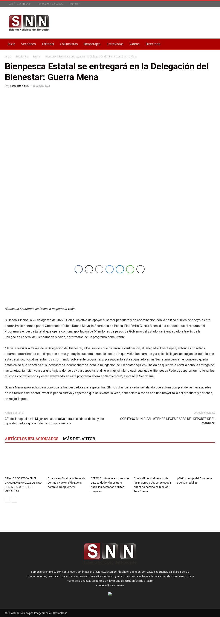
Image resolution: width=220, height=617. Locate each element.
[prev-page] (7, 500)
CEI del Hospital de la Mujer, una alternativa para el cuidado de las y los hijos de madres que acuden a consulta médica (54, 421)
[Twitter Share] (89, 269)
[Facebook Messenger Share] (109, 269)
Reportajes (92, 44)
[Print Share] (140, 269)
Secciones (28, 44)
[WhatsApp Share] (130, 269)
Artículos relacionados (31, 438)
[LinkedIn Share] (120, 269)
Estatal (37, 56)
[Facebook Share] (79, 269)
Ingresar (74, 3)
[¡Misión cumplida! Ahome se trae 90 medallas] (196, 461)
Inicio (11, 44)
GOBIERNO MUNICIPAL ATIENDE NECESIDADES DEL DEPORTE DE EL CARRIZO (167, 421)
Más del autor (79, 438)
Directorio (153, 44)
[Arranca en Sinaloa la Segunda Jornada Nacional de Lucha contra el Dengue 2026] (67, 461)
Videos (135, 44)
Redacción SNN (19, 85)
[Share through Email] (99, 269)
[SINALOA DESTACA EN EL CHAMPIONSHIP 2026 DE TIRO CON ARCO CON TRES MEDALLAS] (24, 461)
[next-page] (14, 500)
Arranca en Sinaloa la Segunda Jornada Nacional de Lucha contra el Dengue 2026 (67, 483)
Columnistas (69, 44)
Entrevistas (115, 44)
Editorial (48, 44)
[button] (210, 44)
